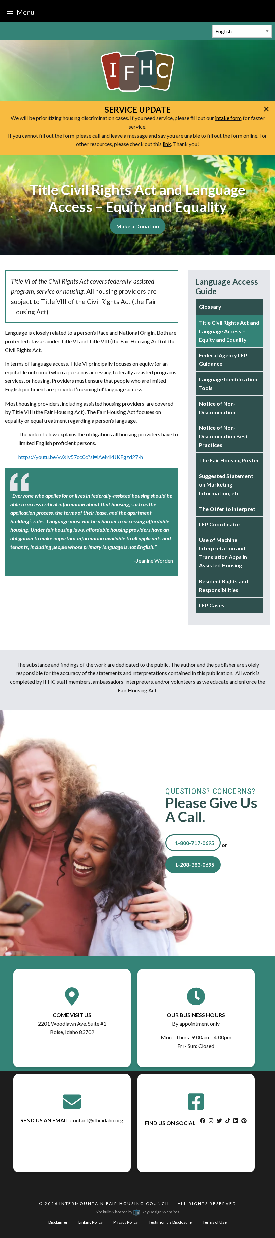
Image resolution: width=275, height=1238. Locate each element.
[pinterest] (244, 1120)
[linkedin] (235, 1120)
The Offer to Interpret (227, 509)
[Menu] (10, 11)
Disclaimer (58, 1222)
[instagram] (211, 1120)
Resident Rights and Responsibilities (223, 585)
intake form (228, 118)
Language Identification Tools (228, 383)
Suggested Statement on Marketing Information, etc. (226, 484)
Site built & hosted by (137, 1211)
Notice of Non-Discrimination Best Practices (223, 436)
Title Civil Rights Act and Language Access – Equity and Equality (229, 331)
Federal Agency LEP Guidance (223, 359)
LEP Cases (211, 605)
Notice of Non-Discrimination (217, 407)
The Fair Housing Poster (229, 460)
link (167, 144)
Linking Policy (90, 1222)
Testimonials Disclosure (170, 1222)
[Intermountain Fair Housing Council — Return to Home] (137, 70)
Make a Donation (137, 226)
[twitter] (219, 1120)
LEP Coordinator (220, 524)
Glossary (210, 306)
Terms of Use (215, 1222)
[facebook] (202, 1120)
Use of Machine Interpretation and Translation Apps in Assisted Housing (223, 553)
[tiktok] (227, 1120)
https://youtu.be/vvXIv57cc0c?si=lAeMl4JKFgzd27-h (80, 457)
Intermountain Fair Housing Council (114, 1203)
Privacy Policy (125, 1222)
